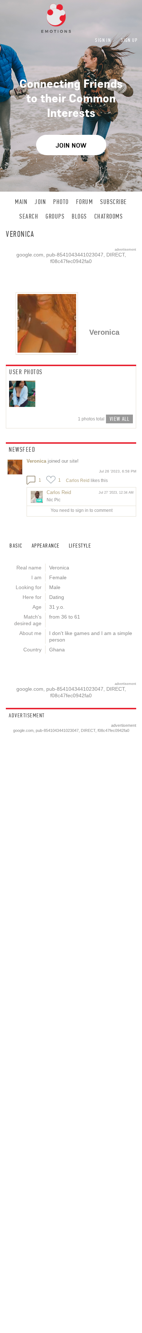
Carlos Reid (78, 480)
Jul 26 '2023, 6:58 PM (117, 471)
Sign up (129, 40)
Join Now (71, 145)
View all (119, 418)
